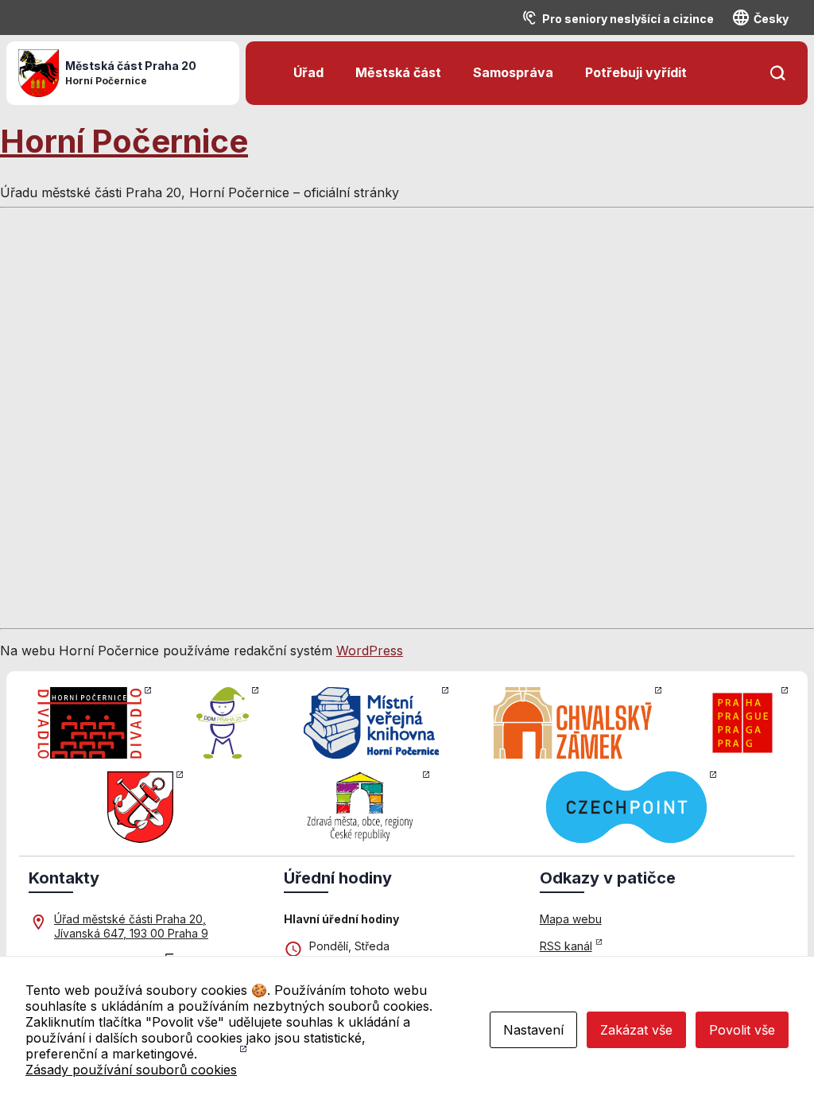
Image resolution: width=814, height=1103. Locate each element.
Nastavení (533, 1030)
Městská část (398, 72)
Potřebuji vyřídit (636, 72)
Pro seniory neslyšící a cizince (628, 18)
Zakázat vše (636, 1030)
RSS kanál (566, 946)
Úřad (308, 72)
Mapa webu (571, 919)
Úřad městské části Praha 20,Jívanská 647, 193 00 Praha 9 (131, 926)
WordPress (369, 650)
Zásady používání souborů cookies (131, 1070)
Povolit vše (742, 1030)
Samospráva (513, 72)
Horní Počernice (124, 141)
